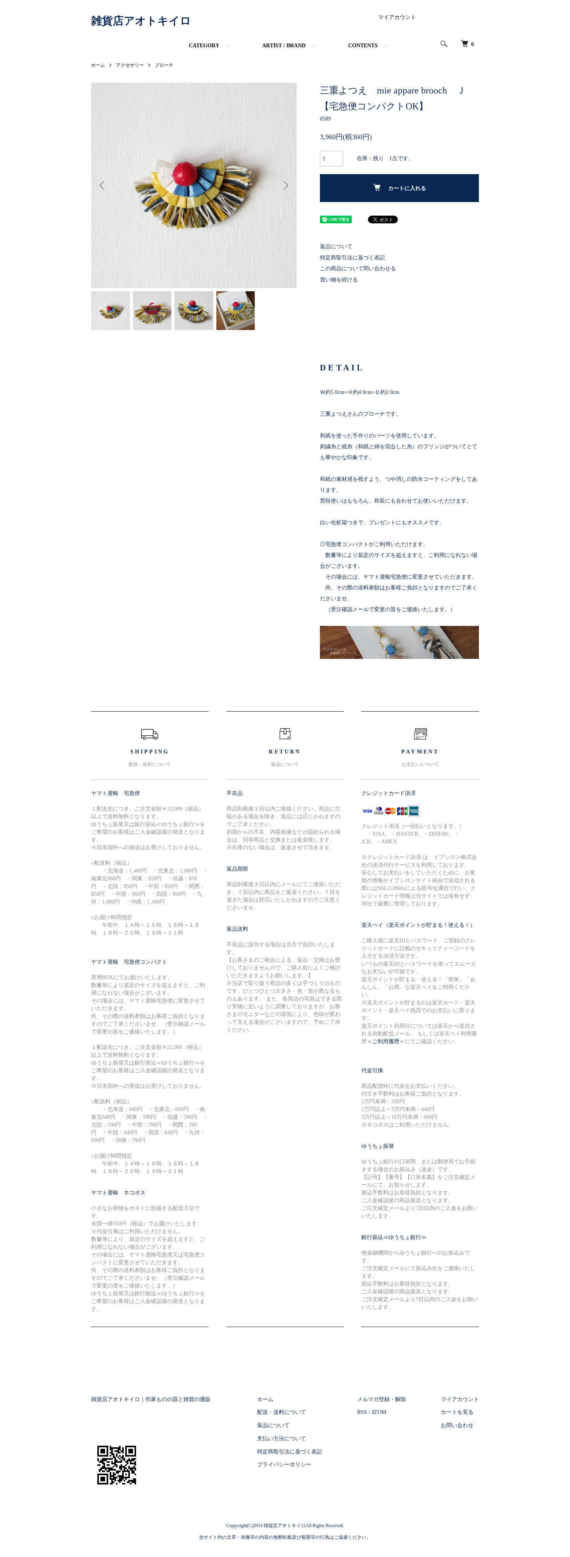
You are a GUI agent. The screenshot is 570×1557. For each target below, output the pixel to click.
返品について (336, 246)
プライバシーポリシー (284, 1464)
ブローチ (164, 65)
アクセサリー (130, 65)
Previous (103, 185)
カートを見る (457, 1412)
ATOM (378, 1412)
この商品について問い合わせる (358, 268)
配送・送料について (281, 1412)
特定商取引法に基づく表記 (352, 258)
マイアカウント (397, 17)
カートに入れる (407, 188)
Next (285, 185)
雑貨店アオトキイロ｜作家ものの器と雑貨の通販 (151, 1399)
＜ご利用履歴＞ (386, 1041)
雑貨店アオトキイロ (141, 21)
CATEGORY (204, 45)
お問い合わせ (457, 1425)
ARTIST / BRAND (284, 45)
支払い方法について (281, 1438)
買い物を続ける (339, 280)
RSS (362, 1412)
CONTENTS (363, 45)
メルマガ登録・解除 (381, 1399)
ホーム (98, 65)
